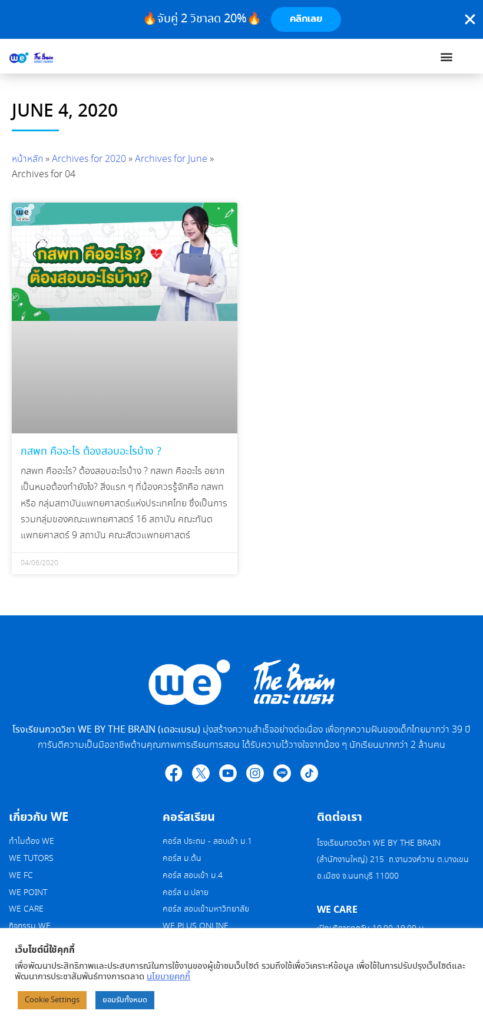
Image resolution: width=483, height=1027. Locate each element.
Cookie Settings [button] (52, 1000)
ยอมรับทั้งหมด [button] (124, 1000)
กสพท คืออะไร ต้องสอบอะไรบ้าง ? (91, 451)
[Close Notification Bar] (470, 19)
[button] (446, 56)
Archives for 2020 (89, 159)
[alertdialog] (241, 19)
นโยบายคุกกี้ (168, 976)
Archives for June (171, 159)
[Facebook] (174, 773)
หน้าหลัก (27, 159)
